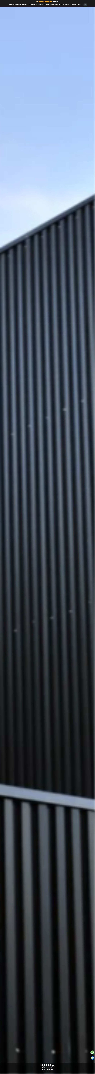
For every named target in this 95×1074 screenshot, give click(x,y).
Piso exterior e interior (37, 4)
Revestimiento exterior (53, 4)
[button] (7, 540)
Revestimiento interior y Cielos (72, 4)
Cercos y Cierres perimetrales (18, 4)
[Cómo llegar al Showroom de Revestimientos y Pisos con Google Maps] (92, 1058)
